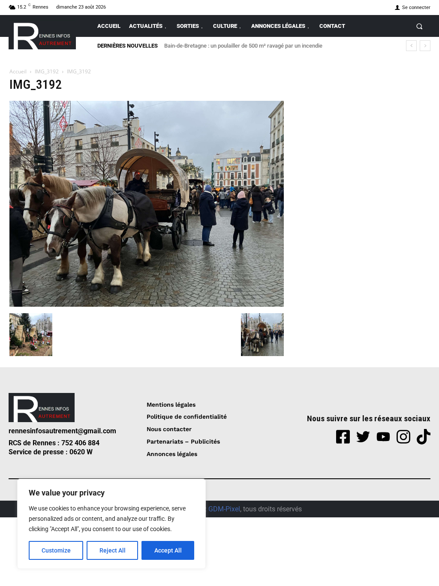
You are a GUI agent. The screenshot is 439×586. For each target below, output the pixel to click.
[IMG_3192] (146, 304)
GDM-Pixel (224, 509)
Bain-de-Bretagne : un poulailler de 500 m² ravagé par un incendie (243, 45)
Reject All (112, 550)
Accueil (18, 71)
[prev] (411, 45)
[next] (425, 45)
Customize (56, 550)
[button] (419, 26)
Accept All (168, 550)
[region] (111, 524)
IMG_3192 (47, 71)
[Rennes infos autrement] (42, 34)
